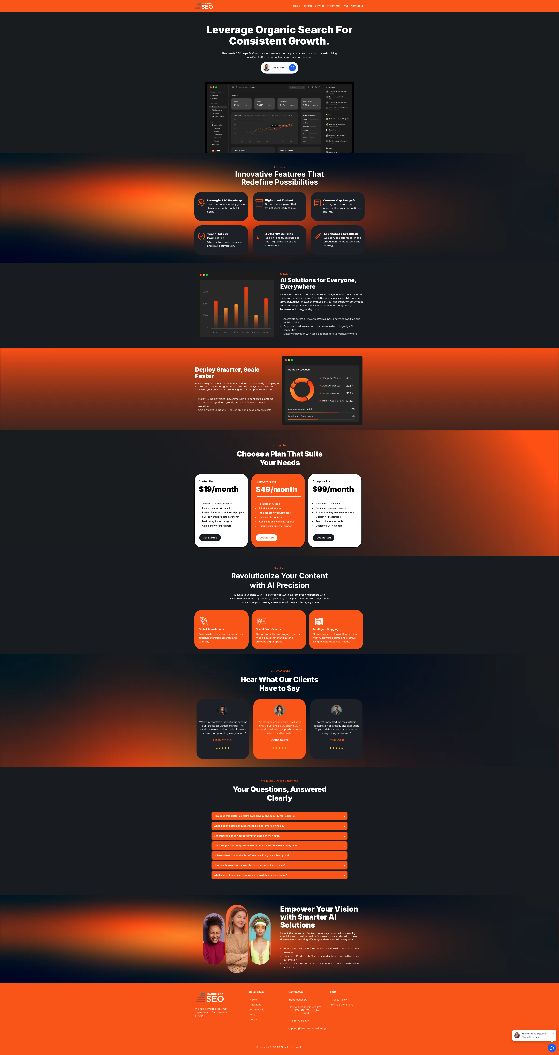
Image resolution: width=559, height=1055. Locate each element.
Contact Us (357, 6)
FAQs (345, 6)
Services (319, 6)
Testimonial (333, 6)
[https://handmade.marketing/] (203, 5)
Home (296, 6)
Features (307, 6)
